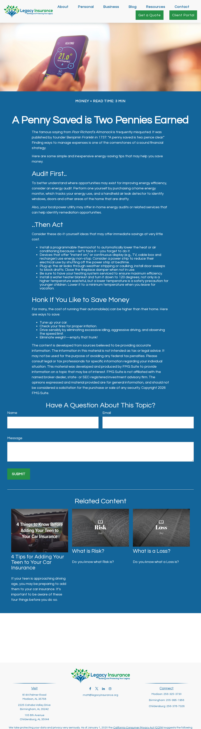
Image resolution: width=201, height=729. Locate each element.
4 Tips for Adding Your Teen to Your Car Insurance (37, 562)
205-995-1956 (175, 700)
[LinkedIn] (103, 688)
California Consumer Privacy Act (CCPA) (138, 727)
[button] (63, 6)
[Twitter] (97, 688)
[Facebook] (90, 688)
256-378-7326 (175, 706)
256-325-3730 (173, 694)
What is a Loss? (151, 551)
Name (12, 413)
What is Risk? (88, 551)
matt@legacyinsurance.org (100, 695)
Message (14, 438)
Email (106, 413)
